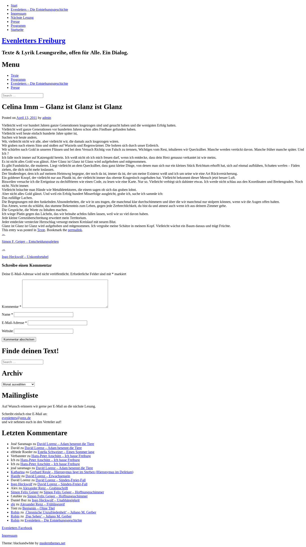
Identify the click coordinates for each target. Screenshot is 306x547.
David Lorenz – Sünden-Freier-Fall (61, 480)
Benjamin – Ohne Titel (38, 508)
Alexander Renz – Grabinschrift (45, 488)
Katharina (18, 472)
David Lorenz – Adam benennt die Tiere (65, 444)
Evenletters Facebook (17, 528)
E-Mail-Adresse (14, 323)
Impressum (18, 13)
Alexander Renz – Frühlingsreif (42, 504)
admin (46, 118)
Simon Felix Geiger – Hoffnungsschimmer (74, 492)
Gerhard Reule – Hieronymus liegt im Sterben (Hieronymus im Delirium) (81, 472)
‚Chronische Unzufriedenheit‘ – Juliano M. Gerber (60, 512)
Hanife (15, 476)
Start (14, 5)
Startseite (17, 30)
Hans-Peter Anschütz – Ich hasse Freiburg (61, 456)
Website (7, 331)
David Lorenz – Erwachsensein (48, 476)
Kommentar (11, 306)
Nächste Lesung (22, 17)
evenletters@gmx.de (16, 418)
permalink (75, 230)
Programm (18, 25)
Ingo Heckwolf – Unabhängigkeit (56, 500)
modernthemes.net (52, 543)
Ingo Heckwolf (21, 484)
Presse (15, 21)
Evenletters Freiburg (33, 40)
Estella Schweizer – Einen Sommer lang (66, 452)
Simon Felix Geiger (25, 492)
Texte (15, 75)
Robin (15, 512)
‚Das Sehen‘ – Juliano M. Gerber (48, 516)
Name (7, 314)
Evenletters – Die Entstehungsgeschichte (39, 9)
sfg (13, 504)
